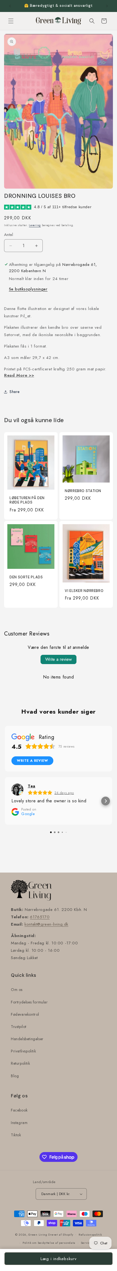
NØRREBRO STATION (83, 491)
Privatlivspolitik (23, 1051)
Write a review (58, 659)
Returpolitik (20, 1063)
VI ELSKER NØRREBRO (84, 591)
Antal (8, 235)
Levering (35, 225)
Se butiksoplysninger (28, 289)
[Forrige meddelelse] (10, 6)
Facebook (19, 1110)
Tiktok (16, 1135)
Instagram (19, 1122)
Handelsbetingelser (27, 1039)
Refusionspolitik (90, 1234)
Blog (15, 1076)
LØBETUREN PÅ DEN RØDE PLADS (27, 500)
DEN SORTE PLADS (26, 577)
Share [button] (15, 391)
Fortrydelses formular (29, 1002)
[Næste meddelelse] (107, 6)
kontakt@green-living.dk (46, 924)
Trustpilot (18, 1026)
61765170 (40, 917)
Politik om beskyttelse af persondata (49, 1243)
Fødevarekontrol (25, 1014)
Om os (17, 989)
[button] (11, 21)
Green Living (37, 1234)
